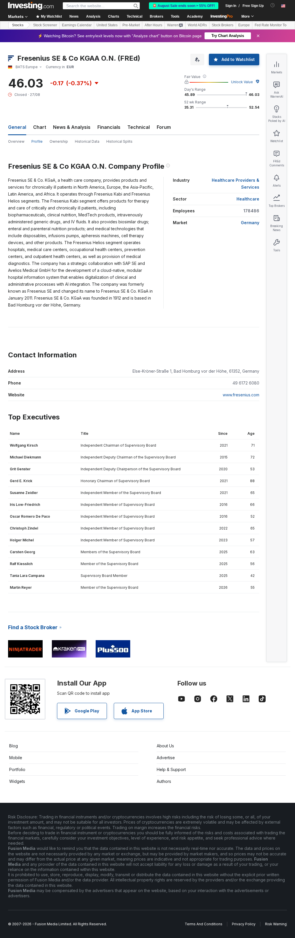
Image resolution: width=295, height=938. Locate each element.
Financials (108, 127)
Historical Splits (119, 141)
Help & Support (171, 769)
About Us (165, 745)
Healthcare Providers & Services (235, 184)
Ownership (59, 141)
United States (107, 25)
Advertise (166, 757)
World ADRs (197, 25)
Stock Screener (45, 25)
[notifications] (272, 5)
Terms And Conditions (203, 924)
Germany (250, 222)
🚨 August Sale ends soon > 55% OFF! (183, 6)
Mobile (15, 757)
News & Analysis (71, 127)
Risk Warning (276, 924)
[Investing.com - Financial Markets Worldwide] (31, 6)
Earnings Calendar (77, 25)
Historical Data (87, 141)
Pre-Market (131, 25)
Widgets (17, 781)
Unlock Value (242, 82)
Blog (13, 745)
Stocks (18, 25)
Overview (16, 141)
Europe (244, 25)
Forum (164, 127)
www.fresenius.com (241, 394)
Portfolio (17, 769)
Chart (39, 127)
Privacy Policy (244, 924)
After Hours (153, 25)
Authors (164, 781)
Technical (138, 127)
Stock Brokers (222, 25)
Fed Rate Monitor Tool (272, 25)
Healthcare (248, 198)
